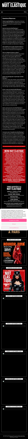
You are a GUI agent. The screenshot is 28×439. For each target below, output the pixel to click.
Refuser (14, 224)
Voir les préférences (14, 227)
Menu (25, 12)
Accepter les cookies (14, 220)
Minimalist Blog (21, 436)
